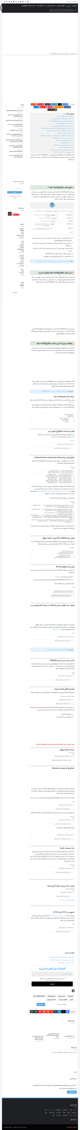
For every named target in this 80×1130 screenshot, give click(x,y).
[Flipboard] (40, 1011)
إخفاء (64, 114)
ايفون (45, 1110)
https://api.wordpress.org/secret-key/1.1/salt (52, 491)
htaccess (71, 402)
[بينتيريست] (52, 1011)
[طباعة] (32, 1011)
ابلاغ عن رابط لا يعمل (8, 1127)
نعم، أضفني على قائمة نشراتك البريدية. (67, 1088)
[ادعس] (41, 45)
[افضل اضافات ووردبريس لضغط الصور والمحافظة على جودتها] (52, 1028)
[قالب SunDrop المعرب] (67, 1030)
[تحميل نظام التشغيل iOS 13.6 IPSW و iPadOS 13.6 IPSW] (11, 243)
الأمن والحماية (58, 1110)
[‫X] (63, 1011)
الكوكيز (54, 666)
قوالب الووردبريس (60, 5)
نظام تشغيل (58, 1115)
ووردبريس (68, 5)
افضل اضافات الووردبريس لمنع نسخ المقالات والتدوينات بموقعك (37, 1037)
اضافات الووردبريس (50, 5)
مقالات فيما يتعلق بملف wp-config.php (60, 957)
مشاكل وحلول (51, 1000)
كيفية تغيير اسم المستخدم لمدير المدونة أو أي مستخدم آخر (53, 261)
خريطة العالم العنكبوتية (21, 271)
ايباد (53, 1110)
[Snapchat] (52, 991)
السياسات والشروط (17, 1127)
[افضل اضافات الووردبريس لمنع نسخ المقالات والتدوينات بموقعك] (36, 1030)
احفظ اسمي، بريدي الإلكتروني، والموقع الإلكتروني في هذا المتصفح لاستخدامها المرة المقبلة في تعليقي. (54, 1085)
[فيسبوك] (67, 1011)
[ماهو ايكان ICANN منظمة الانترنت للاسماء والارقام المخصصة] (11, 231)
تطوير (46, 1112)
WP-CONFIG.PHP (39, 996)
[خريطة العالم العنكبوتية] (11, 274)
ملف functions (31, 5)
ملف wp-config (40, 5)
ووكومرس (23, 5)
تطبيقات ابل (59, 1112)
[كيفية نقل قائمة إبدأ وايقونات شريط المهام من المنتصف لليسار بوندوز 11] (11, 258)
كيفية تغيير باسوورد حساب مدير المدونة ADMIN (54, 391)
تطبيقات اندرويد (51, 1112)
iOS (75, 1110)
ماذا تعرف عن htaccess (65, 963)
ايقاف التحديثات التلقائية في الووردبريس (56, 650)
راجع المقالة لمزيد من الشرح (67, 900)
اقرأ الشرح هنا (57, 629)
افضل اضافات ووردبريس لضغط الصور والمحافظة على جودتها (52, 1035)
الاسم (75, 1072)
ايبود (49, 1110)
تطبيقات (64, 1112)
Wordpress (51, 996)
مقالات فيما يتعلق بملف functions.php (60, 960)
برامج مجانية (74, 1112)
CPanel (70, 996)
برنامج (69, 1112)
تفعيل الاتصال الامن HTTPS (58, 916)
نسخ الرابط (41, 1004)
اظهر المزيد (14, 292)
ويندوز (53, 1115)
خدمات (75, 1115)
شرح (71, 1000)
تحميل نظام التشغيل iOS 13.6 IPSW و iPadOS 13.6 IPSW (20, 246)
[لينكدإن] (59, 1011)
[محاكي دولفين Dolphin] (11, 284)
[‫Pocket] (44, 1011)
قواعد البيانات (62, 1000)
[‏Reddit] (48, 1011)
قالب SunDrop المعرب (69, 1036)
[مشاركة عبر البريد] (36, 1011)
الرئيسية (73, 5)
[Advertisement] (40, 25)
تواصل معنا (24, 1127)
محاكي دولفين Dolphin (22, 283)
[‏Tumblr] (55, 1011)
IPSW (71, 1110)
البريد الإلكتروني (73, 1078)
